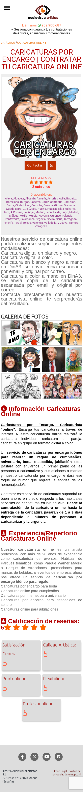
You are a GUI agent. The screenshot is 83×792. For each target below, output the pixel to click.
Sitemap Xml (73, 774)
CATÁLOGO (8, 42)
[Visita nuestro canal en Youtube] (46, 757)
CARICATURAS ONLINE (31, 42)
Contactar (35, 165)
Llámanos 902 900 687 (41, 25)
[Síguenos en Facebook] (22, 757)
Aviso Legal (60, 771)
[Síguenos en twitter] (34, 757)
